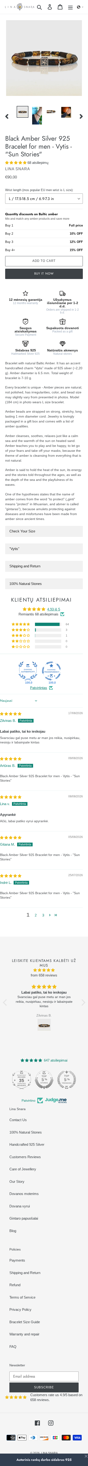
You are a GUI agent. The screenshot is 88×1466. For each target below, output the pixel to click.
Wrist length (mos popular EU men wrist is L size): (39, 190)
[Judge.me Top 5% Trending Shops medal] (66, 1079)
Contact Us (18, 1120)
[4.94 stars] (44, 970)
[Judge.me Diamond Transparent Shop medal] (51, 671)
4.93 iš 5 (53, 609)
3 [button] (43, 915)
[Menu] (70, 7)
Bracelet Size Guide (24, 1322)
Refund (14, 1285)
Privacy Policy (20, 1309)
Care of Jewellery (22, 1169)
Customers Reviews (25, 1157)
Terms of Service (22, 1297)
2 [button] (36, 915)
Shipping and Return (24, 1273)
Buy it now (44, 273)
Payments (17, 1260)
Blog (12, 1231)
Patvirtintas (38, 688)
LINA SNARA (49, 1453)
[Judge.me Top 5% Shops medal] (44, 1079)
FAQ (12, 1347)
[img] (10, 714)
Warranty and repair (24, 1334)
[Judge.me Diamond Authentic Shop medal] (28, 671)
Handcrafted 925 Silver (26, 1144)
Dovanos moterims (24, 1194)
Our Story (16, 1181)
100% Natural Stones (25, 1132)
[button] (80, 7)
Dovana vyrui (19, 1206)
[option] (22, 112)
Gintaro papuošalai (23, 1218)
